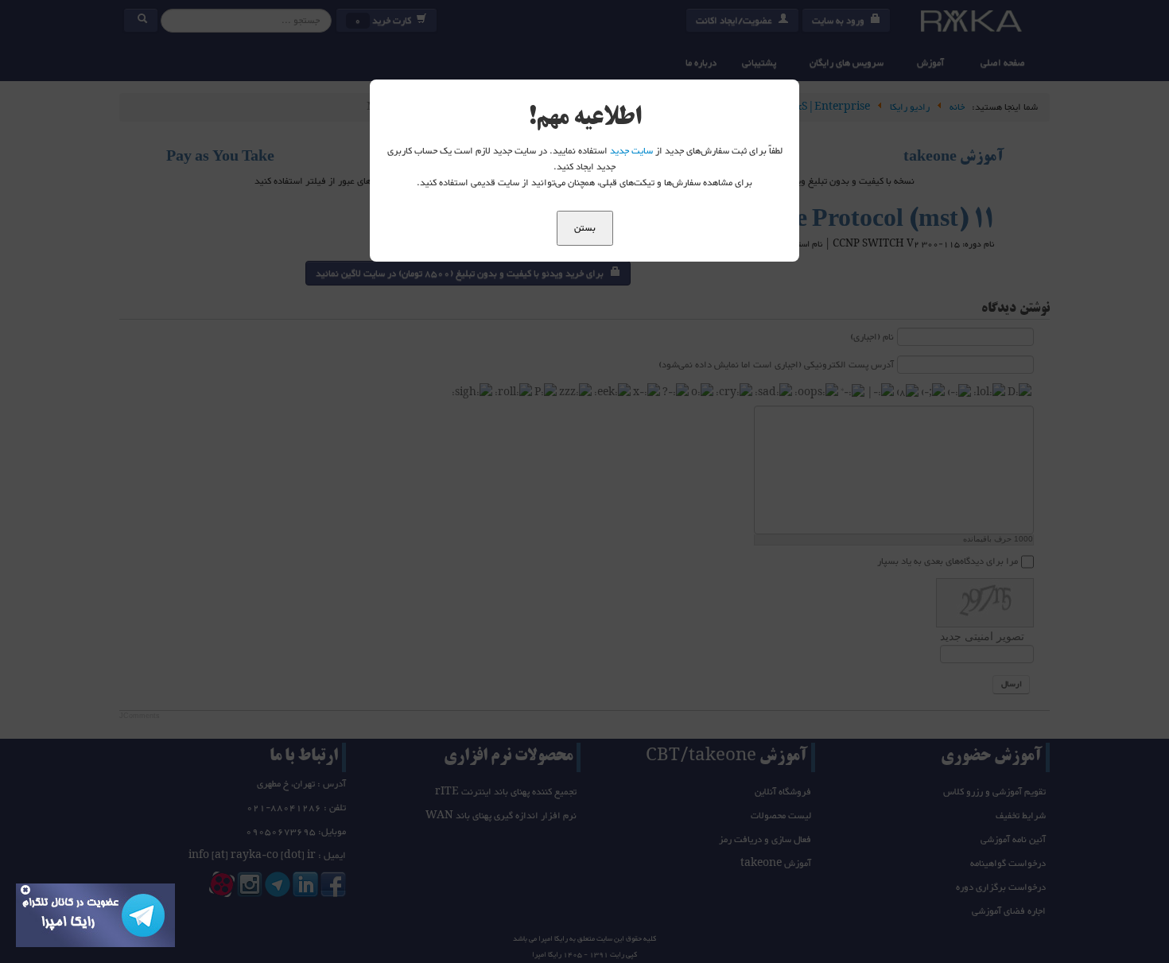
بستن (585, 228)
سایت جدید (631, 151)
